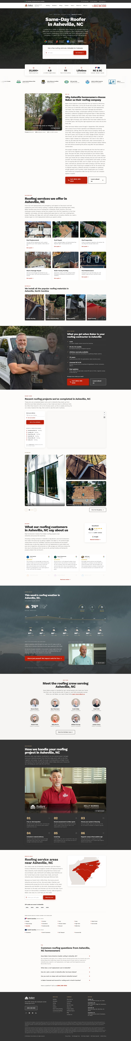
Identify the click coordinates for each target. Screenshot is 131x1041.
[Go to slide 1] (29, 509)
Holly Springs (29, 923)
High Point (77, 923)
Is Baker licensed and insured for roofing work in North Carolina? (65, 980)
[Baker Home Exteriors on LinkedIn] (36, 1013)
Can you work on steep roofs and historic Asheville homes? (65, 976)
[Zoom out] (104, 415)
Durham (44, 921)
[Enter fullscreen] (104, 417)
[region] (76, 429)
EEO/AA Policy (103, 1036)
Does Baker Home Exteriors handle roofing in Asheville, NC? (65, 956)
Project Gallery (70, 1008)
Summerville (78, 932)
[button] (63, 434)
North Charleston (46, 932)
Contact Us (69, 1014)
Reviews (69, 1003)
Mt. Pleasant (61, 932)
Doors (72, 5)
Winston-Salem (62, 923)
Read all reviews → (95, 539)
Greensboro (45, 923)
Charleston (28, 932)
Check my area (49, 897)
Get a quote (30, 247)
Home (50, 14)
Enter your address (30, 413)
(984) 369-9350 (62, 985)
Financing (69, 1001)
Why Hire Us (70, 999)
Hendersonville (45, 925)
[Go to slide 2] (30, 509)
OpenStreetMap (91, 446)
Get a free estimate (35, 422)
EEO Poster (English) (85, 1036)
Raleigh (27, 921)
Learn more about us (78, 694)
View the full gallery (97, 509)
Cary (60, 921)
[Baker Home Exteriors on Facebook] (26, 1013)
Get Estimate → (80, 52)
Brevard (60, 925)
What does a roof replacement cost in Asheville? (65, 968)
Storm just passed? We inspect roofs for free (45, 658)
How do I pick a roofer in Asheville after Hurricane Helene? (65, 972)
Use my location (31, 417)
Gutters (66, 5)
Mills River (77, 925)
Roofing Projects (70, 1010)
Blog (68, 1012)
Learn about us (97, 180)
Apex (76, 921)
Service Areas (57, 14)
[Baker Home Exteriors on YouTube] (32, 1013)
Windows (54, 5)
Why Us (85, 5)
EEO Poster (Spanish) (95, 1036)
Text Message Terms (76, 1036)
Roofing (48, 5)
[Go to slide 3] (32, 509)
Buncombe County (65, 14)
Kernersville (94, 923)
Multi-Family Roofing (57, 1008)
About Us (78, 5)
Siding (60, 5)
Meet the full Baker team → (65, 732)
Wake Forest (94, 921)
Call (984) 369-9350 (75, 180)
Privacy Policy (68, 1036)
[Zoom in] (104, 413)
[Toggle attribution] (104, 446)
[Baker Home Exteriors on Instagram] (29, 1013)
